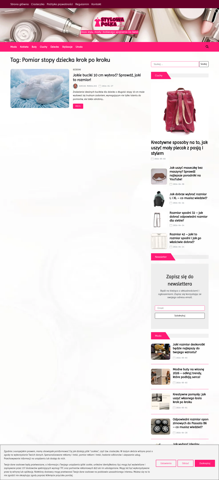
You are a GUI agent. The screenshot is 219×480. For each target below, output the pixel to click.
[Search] (207, 47)
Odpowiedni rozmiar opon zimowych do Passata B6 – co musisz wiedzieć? (190, 423)
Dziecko (55, 46)
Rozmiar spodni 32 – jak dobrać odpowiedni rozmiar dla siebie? (188, 216)
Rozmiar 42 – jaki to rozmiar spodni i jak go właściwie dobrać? (185, 238)
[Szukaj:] (175, 64)
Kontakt (96, 4)
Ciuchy (43, 46)
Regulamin (82, 4)
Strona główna (19, 4)
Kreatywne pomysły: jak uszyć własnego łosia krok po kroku (189, 398)
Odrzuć (185, 463)
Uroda (79, 46)
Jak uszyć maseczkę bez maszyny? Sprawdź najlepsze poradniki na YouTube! (186, 173)
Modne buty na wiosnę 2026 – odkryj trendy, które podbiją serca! (188, 373)
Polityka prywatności (60, 4)
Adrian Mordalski (88, 86)
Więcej (78, 106)
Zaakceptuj (204, 463)
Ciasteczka (37, 4)
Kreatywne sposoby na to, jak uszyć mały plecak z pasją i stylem (179, 148)
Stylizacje (67, 46)
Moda (13, 46)
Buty (34, 46)
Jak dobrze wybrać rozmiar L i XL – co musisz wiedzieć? (188, 196)
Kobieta (24, 46)
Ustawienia (166, 463)
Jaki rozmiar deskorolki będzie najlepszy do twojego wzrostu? (189, 348)
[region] (109, 462)
